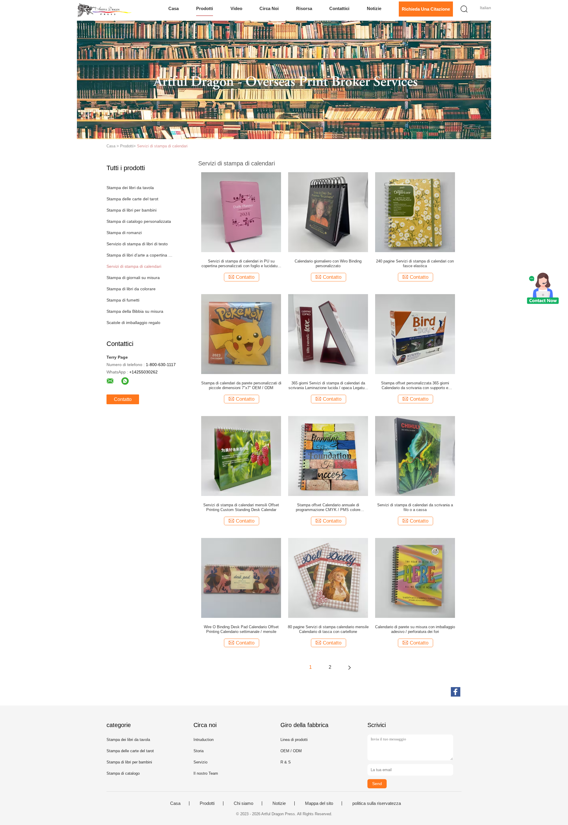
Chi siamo (243, 803)
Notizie (374, 8)
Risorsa (304, 8)
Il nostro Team (205, 773)
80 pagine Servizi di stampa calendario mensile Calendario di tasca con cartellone (328, 629)
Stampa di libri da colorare (131, 288)
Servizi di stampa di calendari (162, 146)
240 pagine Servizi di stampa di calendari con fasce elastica (415, 263)
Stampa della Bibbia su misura (134, 311)
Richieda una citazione (426, 9)
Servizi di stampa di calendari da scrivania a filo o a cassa (415, 507)
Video (236, 8)
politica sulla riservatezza (376, 803)
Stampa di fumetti (122, 300)
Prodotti (204, 8)
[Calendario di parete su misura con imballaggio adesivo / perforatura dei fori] (415, 578)
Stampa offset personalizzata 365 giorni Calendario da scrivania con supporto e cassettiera (415, 385)
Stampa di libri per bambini (131, 210)
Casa (173, 8)
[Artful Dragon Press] (106, 10)
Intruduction (203, 739)
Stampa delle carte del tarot (132, 198)
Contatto (123, 399)
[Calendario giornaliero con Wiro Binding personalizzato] (328, 212)
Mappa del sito (319, 803)
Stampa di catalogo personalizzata (138, 221)
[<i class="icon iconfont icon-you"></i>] (349, 667)
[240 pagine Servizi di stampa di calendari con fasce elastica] (415, 212)
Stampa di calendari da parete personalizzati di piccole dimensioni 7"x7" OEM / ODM (241, 385)
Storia (198, 751)
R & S (285, 762)
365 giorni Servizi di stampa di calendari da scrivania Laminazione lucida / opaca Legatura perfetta (328, 385)
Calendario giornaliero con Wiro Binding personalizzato (328, 263)
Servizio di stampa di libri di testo (137, 243)
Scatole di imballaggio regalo (133, 322)
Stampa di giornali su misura (133, 277)
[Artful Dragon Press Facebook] (455, 692)
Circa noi (269, 8)
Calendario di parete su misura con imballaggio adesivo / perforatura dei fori (415, 629)
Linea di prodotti (294, 739)
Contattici (339, 8)
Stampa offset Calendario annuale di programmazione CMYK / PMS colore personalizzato (328, 507)
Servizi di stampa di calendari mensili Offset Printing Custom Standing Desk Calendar (241, 507)
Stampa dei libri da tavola (130, 187)
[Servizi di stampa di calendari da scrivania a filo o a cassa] (415, 456)
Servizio (200, 762)
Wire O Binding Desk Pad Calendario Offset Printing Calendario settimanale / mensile (241, 629)
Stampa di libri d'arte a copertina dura (140, 255)
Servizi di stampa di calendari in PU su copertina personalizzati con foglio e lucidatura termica (241, 263)
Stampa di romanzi (124, 232)
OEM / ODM (291, 751)
